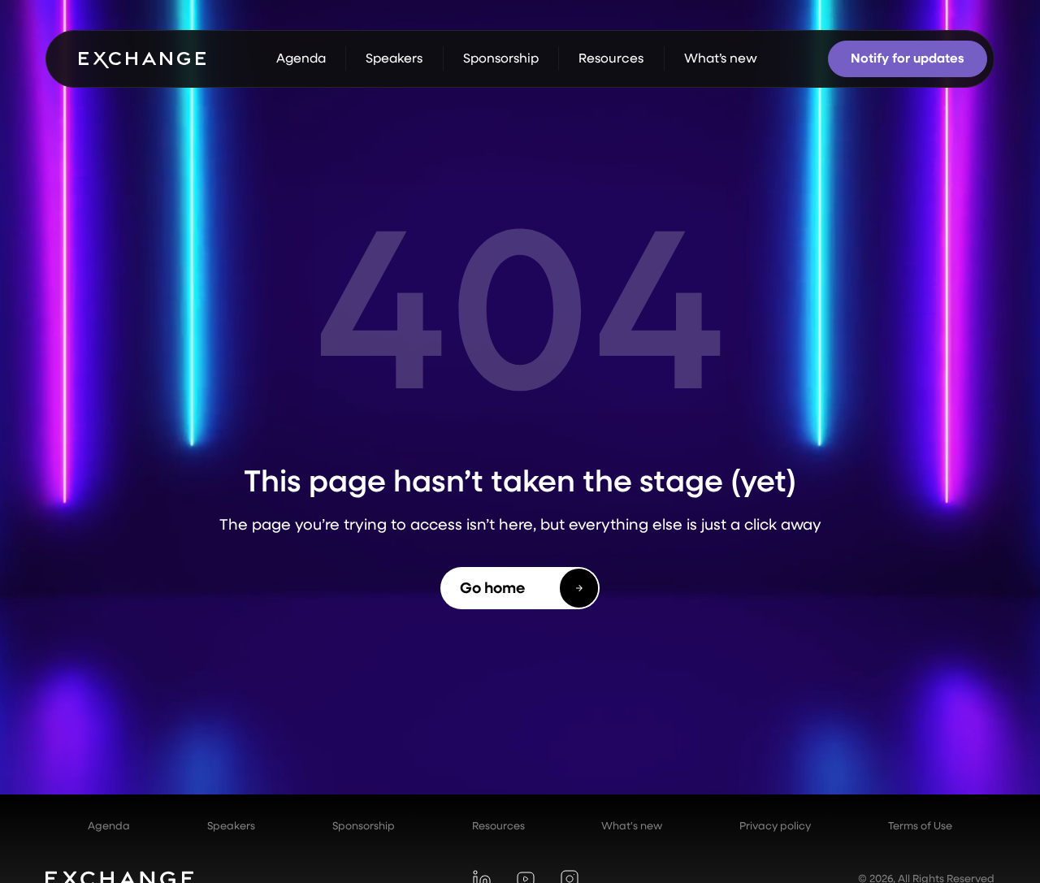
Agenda (109, 825)
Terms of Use (920, 825)
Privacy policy (775, 825)
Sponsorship (363, 825)
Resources (498, 825)
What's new (631, 825)
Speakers (231, 825)
